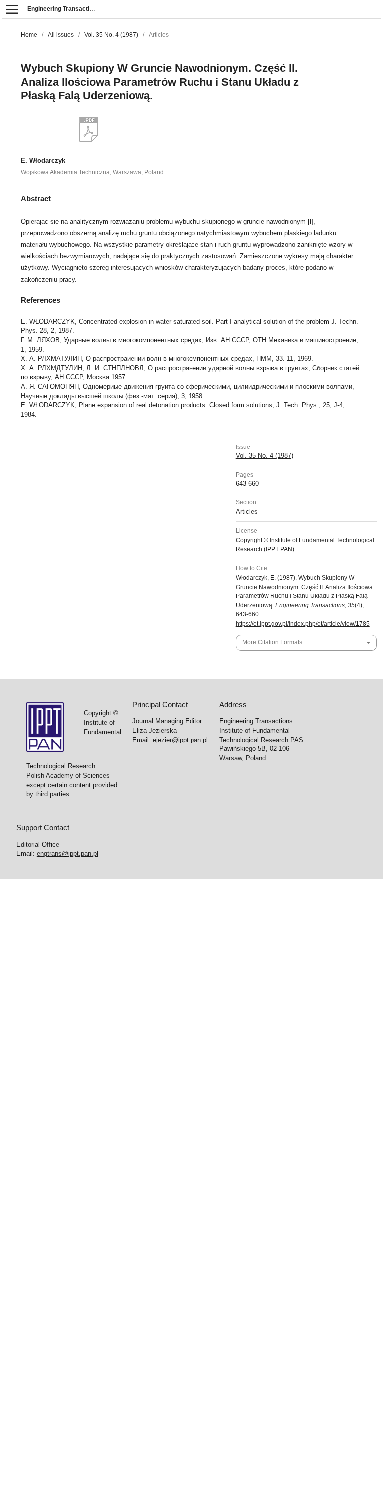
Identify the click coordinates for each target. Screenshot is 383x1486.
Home (29, 34)
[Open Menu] (11, 9)
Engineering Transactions (63, 8)
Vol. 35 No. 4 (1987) (111, 34)
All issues (61, 34)
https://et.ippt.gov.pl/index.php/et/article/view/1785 (303, 623)
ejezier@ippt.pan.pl (180, 739)
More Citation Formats (272, 642)
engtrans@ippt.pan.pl (67, 853)
